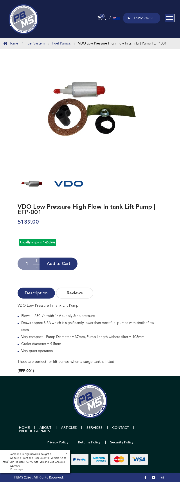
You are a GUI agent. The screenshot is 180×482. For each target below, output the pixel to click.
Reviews (75, 293)
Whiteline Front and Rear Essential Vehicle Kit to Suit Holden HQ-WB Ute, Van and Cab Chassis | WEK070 (36, 462)
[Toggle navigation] (170, 18)
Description (36, 293)
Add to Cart (58, 264)
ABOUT (45, 427)
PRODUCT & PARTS (34, 431)
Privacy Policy (57, 442)
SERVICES (94, 427)
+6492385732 (143, 18)
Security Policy (121, 442)
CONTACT (120, 427)
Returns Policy (89, 442)
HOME (24, 427)
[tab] (36, 293)
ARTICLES (69, 427)
